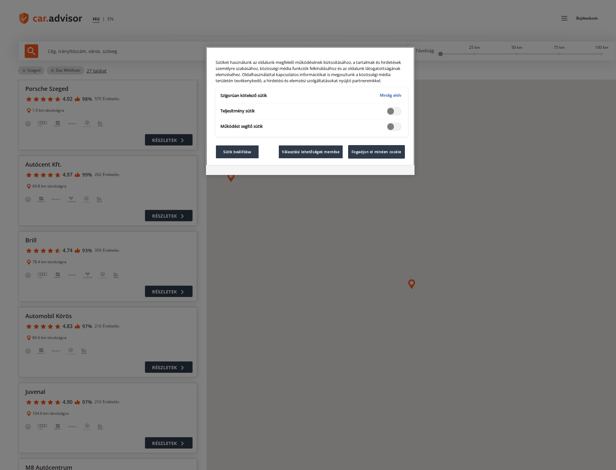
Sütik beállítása (237, 151)
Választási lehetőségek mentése (310, 151)
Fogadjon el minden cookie (376, 151)
